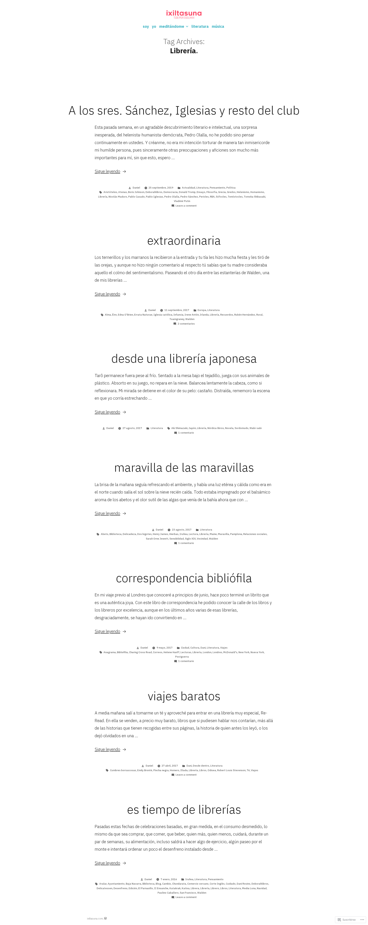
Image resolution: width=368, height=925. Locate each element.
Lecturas (186, 652)
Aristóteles (110, 192)
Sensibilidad (176, 538)
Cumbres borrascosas (123, 770)
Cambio (166, 883)
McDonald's (230, 652)
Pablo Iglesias (154, 196)
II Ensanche (161, 888)
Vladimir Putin (182, 201)
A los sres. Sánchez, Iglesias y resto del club (184, 110)
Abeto (104, 534)
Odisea (212, 770)
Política (231, 187)
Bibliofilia (122, 652)
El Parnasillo (145, 888)
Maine (213, 534)
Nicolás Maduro (117, 196)
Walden (189, 319)
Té (248, 770)
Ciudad (185, 647)
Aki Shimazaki (179, 428)
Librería (102, 196)
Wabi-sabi (256, 428)
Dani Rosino (243, 883)
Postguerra (182, 656)
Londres (217, 652)
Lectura (193, 534)
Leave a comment (186, 205)
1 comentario (186, 432)
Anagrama (110, 652)
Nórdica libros (215, 428)
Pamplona (236, 534)
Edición (133, 888)
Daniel (136, 187)
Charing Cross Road (140, 652)
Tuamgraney (176, 319)
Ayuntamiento (116, 883)
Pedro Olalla (171, 196)
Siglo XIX (190, 538)
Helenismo (243, 192)
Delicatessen (104, 888)
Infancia (178, 314)
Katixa (186, 888)
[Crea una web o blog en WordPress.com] (105, 918)
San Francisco (188, 892)
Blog (158, 883)
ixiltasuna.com (95, 918)
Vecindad (202, 538)
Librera (195, 888)
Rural (259, 314)
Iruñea (184, 534)
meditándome (171, 26)
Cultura (194, 647)
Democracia (170, 192)
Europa (202, 310)
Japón (192, 428)
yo (154, 26)
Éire (114, 314)
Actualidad (188, 187)
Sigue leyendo (107, 171)
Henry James (160, 534)
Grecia (222, 192)
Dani (203, 647)
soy (146, 26)
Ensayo (201, 192)
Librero (215, 888)
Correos (157, 652)
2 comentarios (186, 323)
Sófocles (221, 196)
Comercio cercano (198, 883)
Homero (174, 770)
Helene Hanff (171, 652)
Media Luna (249, 888)
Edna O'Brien (125, 314)
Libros (202, 770)
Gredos (231, 192)
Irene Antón (192, 314)
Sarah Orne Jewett (157, 538)
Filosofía (211, 192)
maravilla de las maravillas (184, 467)
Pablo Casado (136, 196)
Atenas (122, 192)
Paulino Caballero (168, 892)
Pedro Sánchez (189, 196)
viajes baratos (184, 696)
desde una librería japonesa (184, 358)
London (207, 652)
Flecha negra (161, 770)
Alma (108, 314)
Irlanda (204, 314)
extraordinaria (184, 240)
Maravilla (223, 534)
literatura (200, 26)
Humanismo (257, 192)
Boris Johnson (136, 192)
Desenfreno (120, 888)
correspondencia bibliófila (184, 578)
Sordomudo (241, 428)
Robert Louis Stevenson (231, 770)
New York (243, 652)
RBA (212, 196)
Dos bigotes (144, 534)
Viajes (224, 647)
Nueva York (257, 652)
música (218, 26)
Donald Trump (187, 192)
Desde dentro (201, 765)
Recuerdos (226, 314)
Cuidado (231, 883)
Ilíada (184, 770)
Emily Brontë (144, 770)
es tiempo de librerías (184, 809)
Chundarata (179, 883)
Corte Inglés (217, 883)
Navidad (262, 888)
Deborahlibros (153, 192)
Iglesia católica (163, 314)
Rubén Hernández (244, 314)
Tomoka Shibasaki (254, 196)
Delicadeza (129, 534)
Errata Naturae (143, 314)
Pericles (204, 196)
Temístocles (235, 196)
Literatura (202, 187)
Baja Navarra (133, 883)
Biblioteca (115, 534)
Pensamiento (217, 187)
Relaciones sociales (255, 534)
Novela (229, 428)
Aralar (103, 883)
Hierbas (173, 534)
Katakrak (175, 888)
